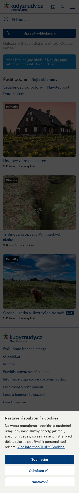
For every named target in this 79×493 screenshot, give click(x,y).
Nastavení (40, 482)
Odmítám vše (39, 470)
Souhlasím (39, 459)
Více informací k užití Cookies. (41, 447)
